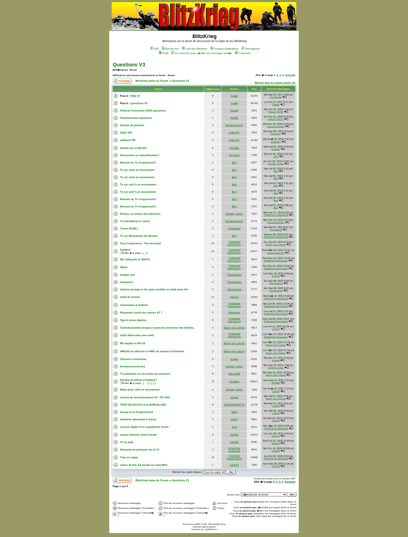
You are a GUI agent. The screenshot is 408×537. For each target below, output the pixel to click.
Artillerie (125, 249)
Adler (234, 412)
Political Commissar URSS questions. (143, 110)
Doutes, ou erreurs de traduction (140, 213)
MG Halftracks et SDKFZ (135, 259)
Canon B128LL (129, 228)
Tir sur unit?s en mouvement (138, 184)
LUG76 (276, 276)
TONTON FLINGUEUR (276, 215)
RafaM (234, 110)
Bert (234, 162)
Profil (165, 53)
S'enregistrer (252, 48)
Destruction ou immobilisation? (140, 155)
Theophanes (234, 274)
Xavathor (234, 381)
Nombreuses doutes (132, 366)
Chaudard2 (234, 228)
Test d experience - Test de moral (140, 243)
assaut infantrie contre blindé (138, 434)
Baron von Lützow (276, 244)
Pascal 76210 (275, 112)
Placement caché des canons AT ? (141, 312)
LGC (275, 156)
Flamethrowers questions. (136, 117)
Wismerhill (234, 373)
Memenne (234, 312)
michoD (234, 297)
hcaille (234, 96)
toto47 (234, 419)
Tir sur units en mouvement (137, 169)
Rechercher (172, 48)
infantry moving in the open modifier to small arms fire (154, 289)
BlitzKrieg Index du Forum (152, 80)
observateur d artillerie (134, 305)
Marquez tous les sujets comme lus (275, 82)
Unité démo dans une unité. (137, 335)
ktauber (212, 526)
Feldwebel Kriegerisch (234, 243)
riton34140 (276, 97)
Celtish (276, 104)
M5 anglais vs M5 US (132, 343)
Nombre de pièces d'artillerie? (138, 379)
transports (126, 282)
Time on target (129, 457)
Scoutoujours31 (234, 125)
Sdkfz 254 (126, 132)
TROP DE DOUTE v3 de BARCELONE (143, 404)
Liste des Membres (196, 48)
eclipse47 (234, 132)
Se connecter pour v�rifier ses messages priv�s (203, 53)
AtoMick (276, 383)
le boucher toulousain (234, 449)
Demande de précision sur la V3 (139, 449)
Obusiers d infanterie (133, 359)
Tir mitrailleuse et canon (135, 221)
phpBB (197, 524)
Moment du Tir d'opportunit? (138, 162)
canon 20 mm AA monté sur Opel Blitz (144, 465)
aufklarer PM (127, 140)
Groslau (234, 147)
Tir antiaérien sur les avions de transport (145, 373)
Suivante (290, 75)
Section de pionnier (132, 125)
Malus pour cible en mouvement (140, 389)
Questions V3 (129, 65)
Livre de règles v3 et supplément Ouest (144, 426)
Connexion (244, 53)
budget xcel (127, 274)
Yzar (234, 426)
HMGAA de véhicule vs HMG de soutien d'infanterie (152, 351)
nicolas (234, 359)
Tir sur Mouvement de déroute (138, 235)
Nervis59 (234, 155)
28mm (124, 267)
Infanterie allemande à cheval (138, 419)
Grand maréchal (276, 253)
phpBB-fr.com (211, 529)
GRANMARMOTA (234, 404)
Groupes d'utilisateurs (226, 48)
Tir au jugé (126, 442)
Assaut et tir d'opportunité (136, 412)
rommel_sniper (276, 164)
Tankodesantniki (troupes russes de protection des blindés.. (157, 327)
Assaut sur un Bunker (133, 147)
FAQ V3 (135, 96)
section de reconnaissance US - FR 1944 (145, 397)
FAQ (156, 48)
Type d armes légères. (133, 320)
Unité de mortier (130, 297)
